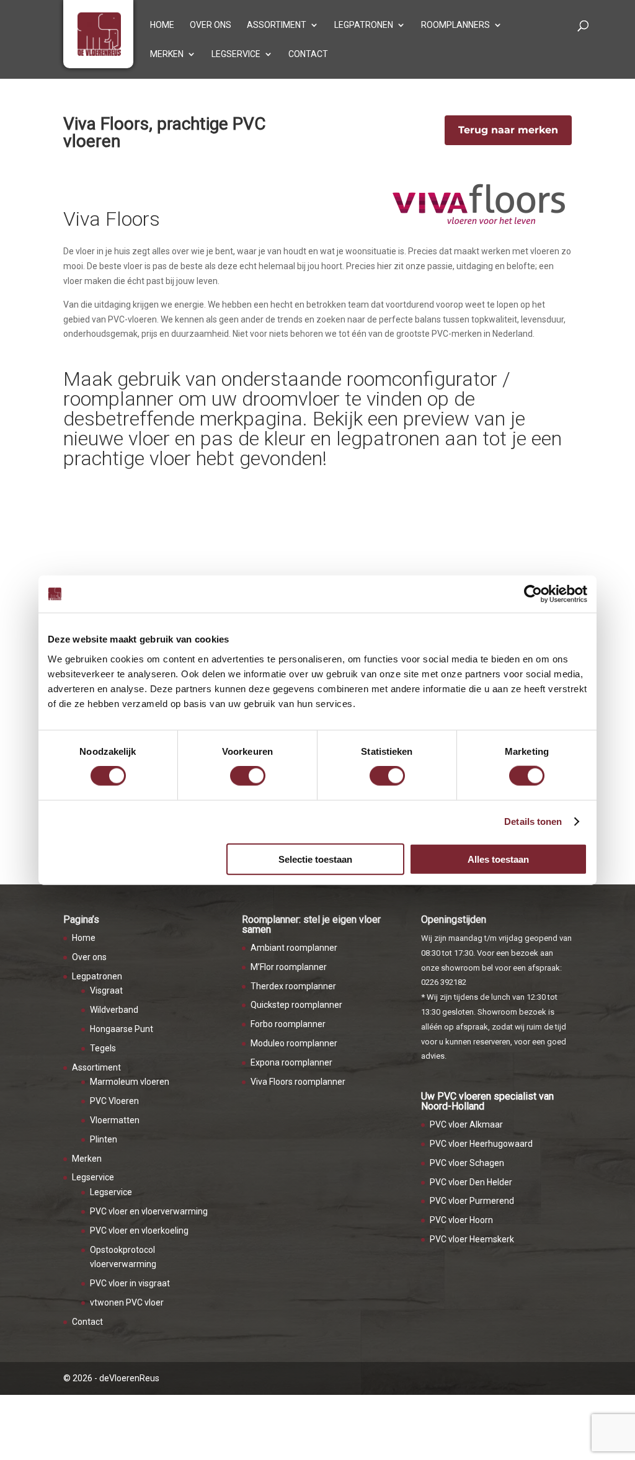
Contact (308, 54)
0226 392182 (443, 982)
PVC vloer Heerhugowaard (481, 1144)
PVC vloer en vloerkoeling (139, 1230)
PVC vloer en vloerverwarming (149, 1211)
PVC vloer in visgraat (130, 1283)
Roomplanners (455, 25)
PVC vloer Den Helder (471, 1182)
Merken (167, 54)
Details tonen (533, 821)
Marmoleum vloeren (129, 1082)
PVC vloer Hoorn (461, 1220)
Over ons (210, 25)
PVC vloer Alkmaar (466, 1124)
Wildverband (114, 1010)
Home (162, 25)
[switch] (247, 776)
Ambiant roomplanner (294, 948)
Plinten (103, 1139)
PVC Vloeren (114, 1101)
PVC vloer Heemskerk (472, 1239)
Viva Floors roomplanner (298, 1082)
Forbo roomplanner (288, 1024)
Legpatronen (363, 25)
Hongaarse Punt (121, 1029)
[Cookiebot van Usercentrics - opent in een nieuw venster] (533, 594)
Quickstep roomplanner (296, 1005)
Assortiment (276, 25)
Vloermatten (115, 1120)
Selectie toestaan (315, 858)
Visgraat (106, 990)
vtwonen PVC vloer (127, 1302)
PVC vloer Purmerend (472, 1201)
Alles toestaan (498, 858)
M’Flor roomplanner (289, 967)
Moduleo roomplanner (294, 1043)
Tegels (103, 1048)
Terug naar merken (508, 130)
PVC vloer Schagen (467, 1163)
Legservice (235, 54)
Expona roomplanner (291, 1062)
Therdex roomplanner (293, 986)
